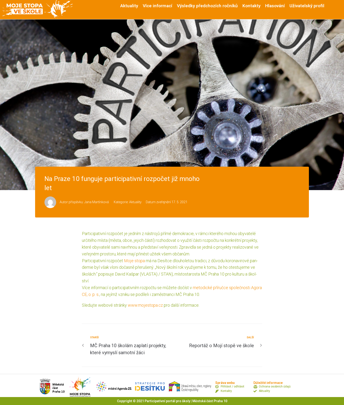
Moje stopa (134, 260)
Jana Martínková (96, 202)
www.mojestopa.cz (145, 305)
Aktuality (135, 202)
